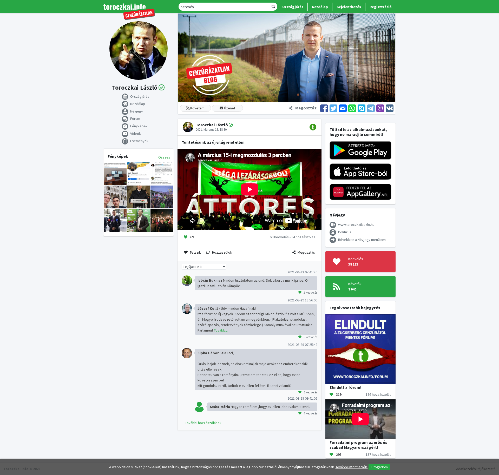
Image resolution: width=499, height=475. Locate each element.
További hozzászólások (203, 422)
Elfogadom (379, 467)
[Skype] (361, 107)
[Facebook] (324, 107)
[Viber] (380, 107)
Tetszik (195, 252)
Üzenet (229, 108)
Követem (197, 108)
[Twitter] (333, 107)
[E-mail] (342, 107)
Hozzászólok (222, 252)
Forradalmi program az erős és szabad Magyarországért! (358, 445)
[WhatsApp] (352, 107)
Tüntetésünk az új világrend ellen (213, 142)
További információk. (352, 467)
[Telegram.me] (371, 107)
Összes (164, 157)
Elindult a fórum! (346, 387)
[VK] (389, 107)
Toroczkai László (212, 124)
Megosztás (306, 252)
